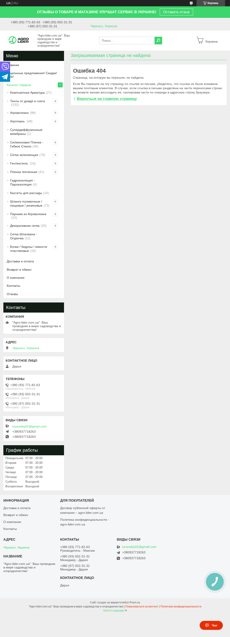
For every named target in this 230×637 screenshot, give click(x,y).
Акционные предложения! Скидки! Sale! (32, 74)
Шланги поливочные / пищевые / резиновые (26, 203)
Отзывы (12, 294)
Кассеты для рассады (26, 193)
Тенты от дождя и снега (27, 101)
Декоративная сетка (25, 225)
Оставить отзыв (176, 12)
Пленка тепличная (23, 172)
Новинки (13, 65)
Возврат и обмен (19, 269)
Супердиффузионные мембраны (26, 132)
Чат (214, 625)
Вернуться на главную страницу (107, 99)
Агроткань (18, 121)
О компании (15, 277)
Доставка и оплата (20, 261)
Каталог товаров (19, 85)
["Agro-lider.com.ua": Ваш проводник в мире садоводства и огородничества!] (19, 40)
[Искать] (158, 40)
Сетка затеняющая (24, 155)
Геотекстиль (19, 163)
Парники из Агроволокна (28, 214)
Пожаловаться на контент (142, 606)
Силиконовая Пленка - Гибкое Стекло (26, 144)
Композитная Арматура (27, 92)
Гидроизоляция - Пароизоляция (22, 182)
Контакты (13, 285)
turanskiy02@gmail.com (29, 426)
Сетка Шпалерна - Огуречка (23, 236)
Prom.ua (135, 602)
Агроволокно (19, 112)
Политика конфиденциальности (181, 606)
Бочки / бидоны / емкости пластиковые (28, 249)
